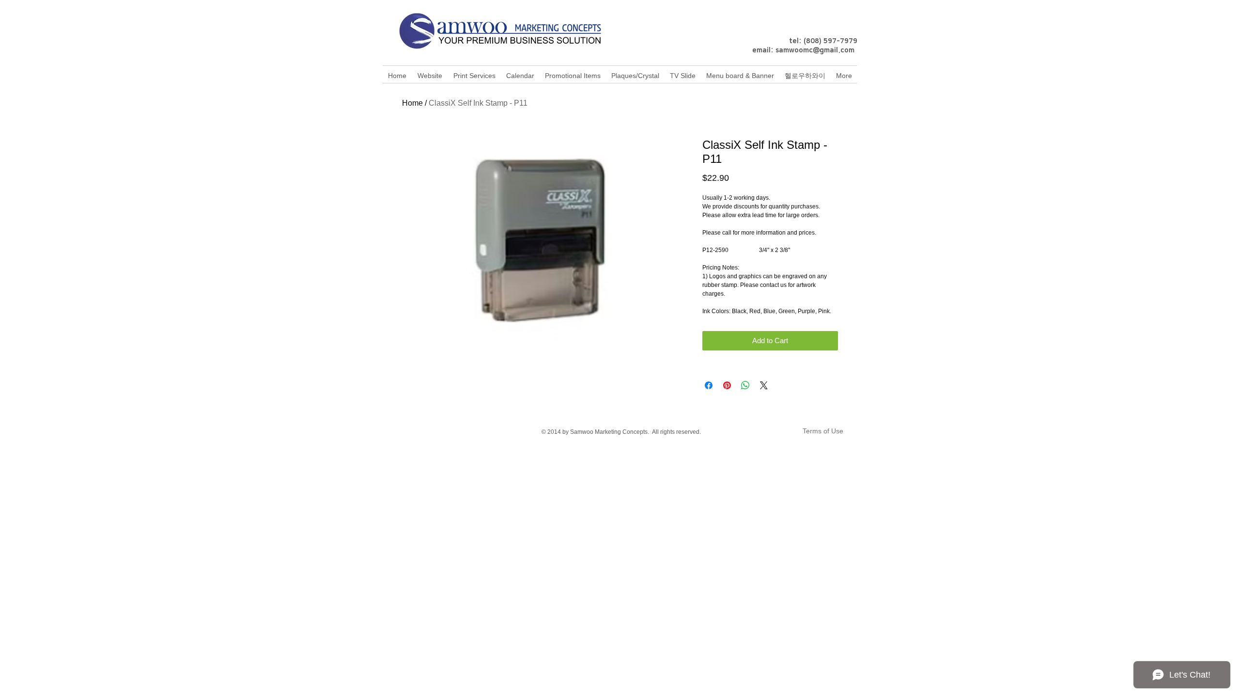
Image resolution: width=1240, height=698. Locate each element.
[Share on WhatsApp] (745, 385)
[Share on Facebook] (708, 385)
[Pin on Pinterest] (727, 385)
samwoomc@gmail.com (814, 50)
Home (412, 103)
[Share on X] (764, 385)
